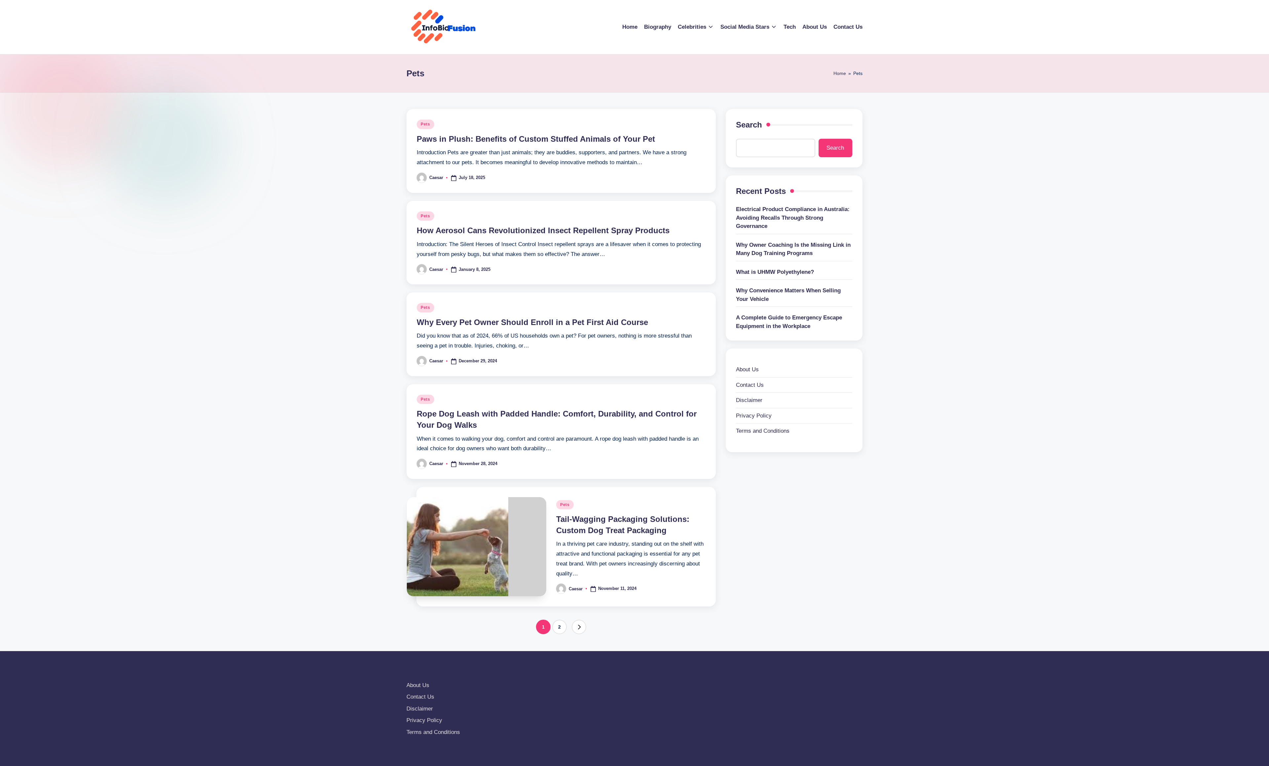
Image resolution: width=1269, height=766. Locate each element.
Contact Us (750, 385)
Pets (425, 124)
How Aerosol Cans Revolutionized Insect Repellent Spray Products (543, 230)
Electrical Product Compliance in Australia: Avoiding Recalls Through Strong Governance (793, 217)
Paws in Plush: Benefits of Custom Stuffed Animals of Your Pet (536, 138)
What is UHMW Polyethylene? (775, 272)
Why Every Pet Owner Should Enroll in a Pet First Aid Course (532, 322)
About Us (747, 369)
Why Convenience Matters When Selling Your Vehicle (788, 294)
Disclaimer (749, 400)
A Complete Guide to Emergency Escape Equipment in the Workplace (789, 321)
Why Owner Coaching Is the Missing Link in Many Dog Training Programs (793, 249)
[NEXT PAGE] (579, 627)
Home (839, 73)
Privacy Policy (754, 416)
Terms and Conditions (762, 431)
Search (749, 124)
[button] (579, 627)
